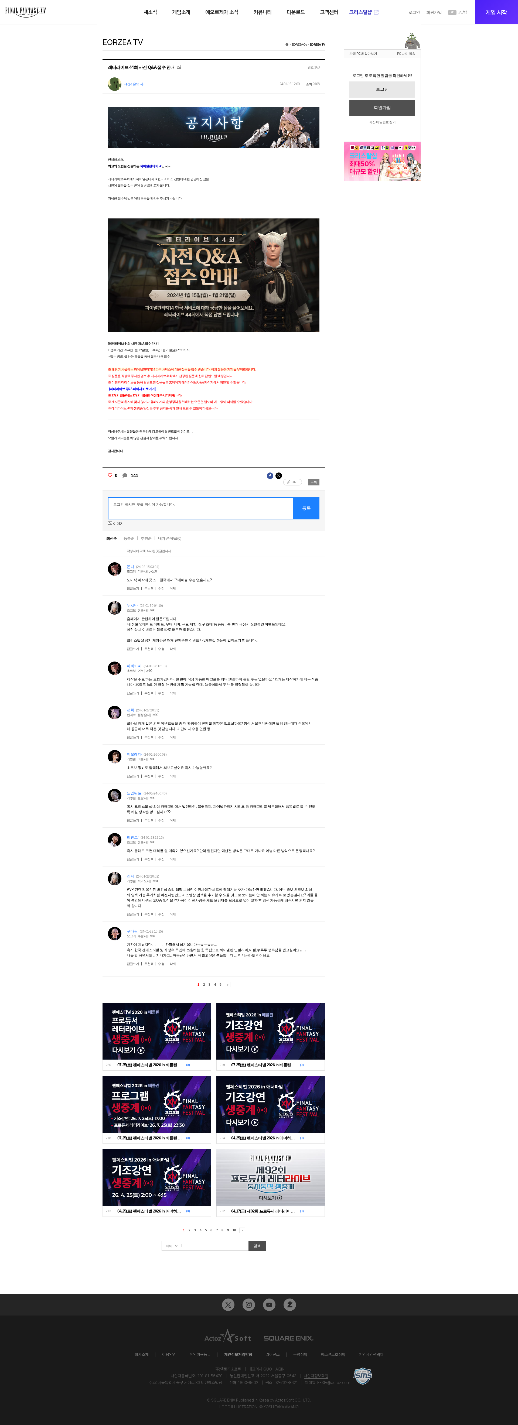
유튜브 (269, 1305)
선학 (130, 710)
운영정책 (300, 1354)
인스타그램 (249, 1305)
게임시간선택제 (371, 1354)
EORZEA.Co (299, 44)
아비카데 (134, 666)
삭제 (173, 588)
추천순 (146, 538)
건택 (130, 876)
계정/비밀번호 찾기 (382, 122)
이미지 (118, 524)
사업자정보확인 (316, 1375)
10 (234, 1230)
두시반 (132, 605)
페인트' (133, 837)
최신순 (111, 538)
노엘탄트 (134, 793)
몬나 (130, 566)
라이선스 (273, 1354)
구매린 (132, 931)
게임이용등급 (200, 1354)
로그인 (414, 12)
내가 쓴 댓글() (169, 538)
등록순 (129, 538)
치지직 (290, 1305)
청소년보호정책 (333, 1354)
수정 (161, 588)
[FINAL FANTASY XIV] (25, 13)
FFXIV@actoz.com (333, 1382)
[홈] (287, 44)
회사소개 (142, 1354)
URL (295, 482)
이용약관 (169, 1354)
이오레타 (134, 754)
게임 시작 (496, 12)
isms (362, 1376)
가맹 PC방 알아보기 (363, 54)
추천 (148, 588)
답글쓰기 (133, 588)
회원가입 (434, 12)
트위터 (228, 1305)
